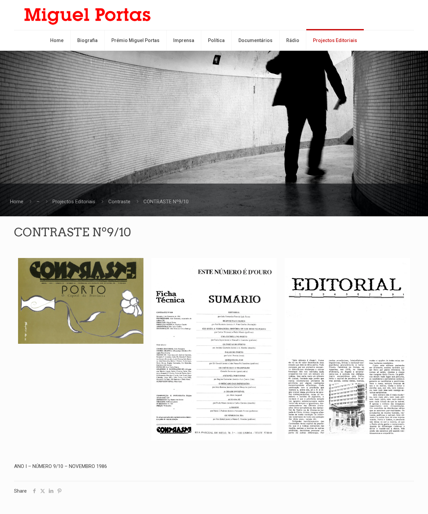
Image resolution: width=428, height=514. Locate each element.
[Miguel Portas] (87, 15)
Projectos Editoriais (73, 202)
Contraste (119, 202)
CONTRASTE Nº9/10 (166, 202)
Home (16, 202)
